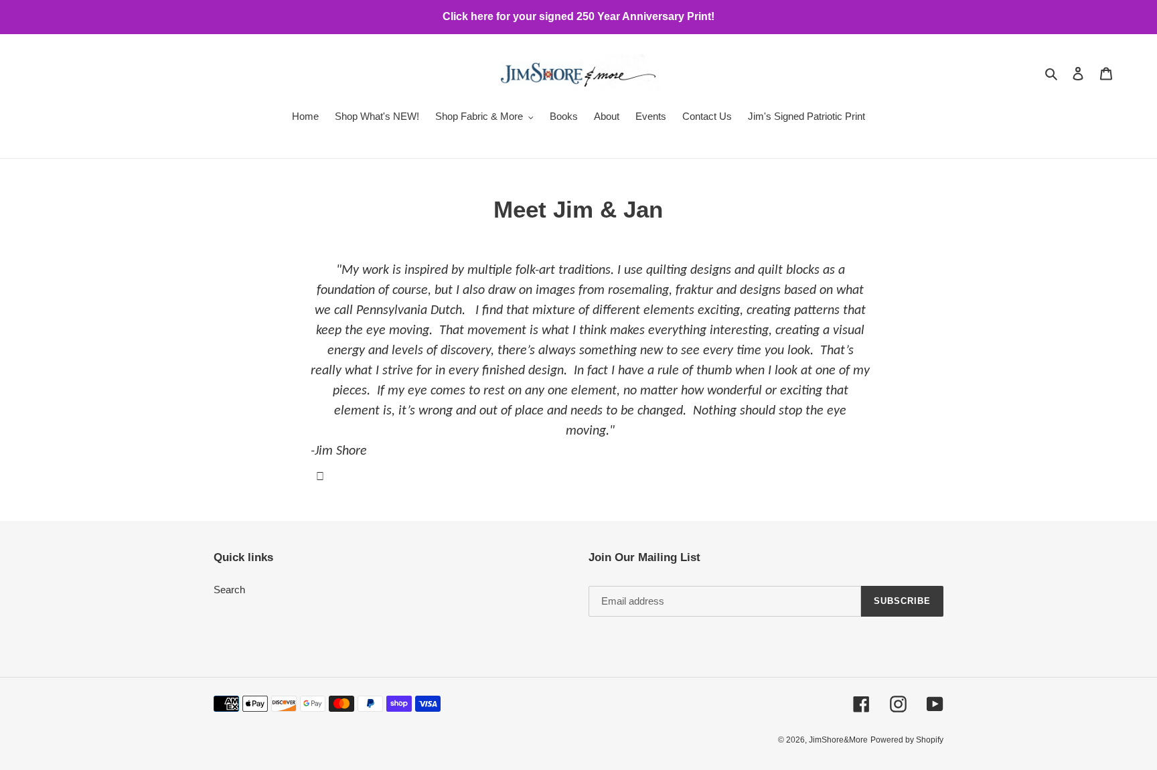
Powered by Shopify (906, 740)
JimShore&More (838, 740)
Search (229, 589)
